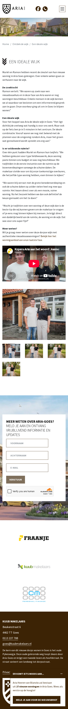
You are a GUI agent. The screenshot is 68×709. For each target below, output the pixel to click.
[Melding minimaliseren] (61, 673)
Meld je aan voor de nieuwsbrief (36, 699)
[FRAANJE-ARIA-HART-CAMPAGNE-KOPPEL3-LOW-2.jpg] (11, 350)
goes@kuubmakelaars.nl (17, 643)
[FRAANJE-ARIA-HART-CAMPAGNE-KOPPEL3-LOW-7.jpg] (57, 350)
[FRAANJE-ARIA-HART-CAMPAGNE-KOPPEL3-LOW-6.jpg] (34, 350)
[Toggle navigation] (62, 9)
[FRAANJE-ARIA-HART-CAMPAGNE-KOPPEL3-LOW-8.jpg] (11, 368)
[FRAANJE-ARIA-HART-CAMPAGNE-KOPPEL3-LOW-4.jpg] (34, 314)
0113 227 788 (10, 638)
